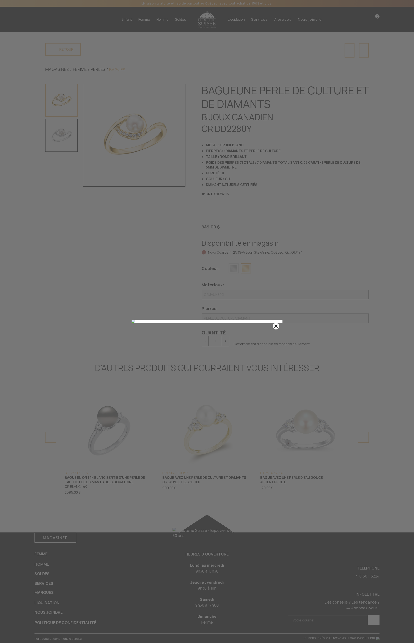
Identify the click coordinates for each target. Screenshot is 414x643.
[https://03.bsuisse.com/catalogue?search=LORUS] (207, 321)
